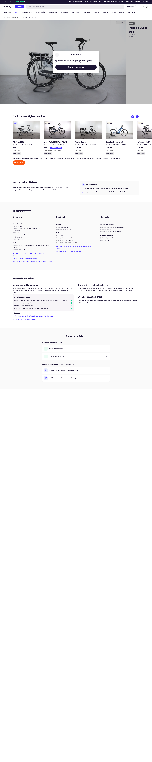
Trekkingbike (15, 17)
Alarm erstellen (18, 162)
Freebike (22, 17)
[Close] (77, 1)
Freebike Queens (31, 17)
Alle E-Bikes (7, 17)
